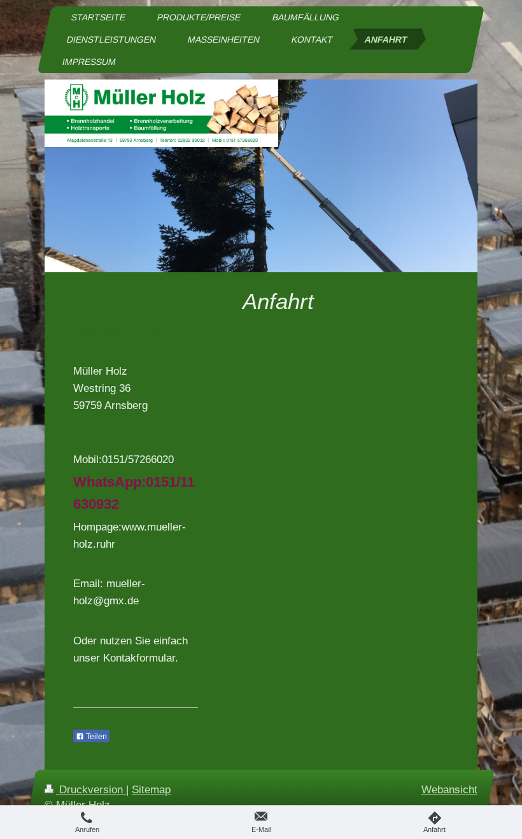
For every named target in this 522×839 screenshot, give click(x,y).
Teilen (95, 736)
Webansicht (449, 790)
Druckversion (91, 790)
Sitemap (151, 790)
